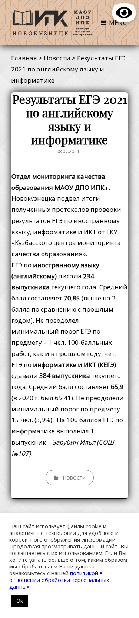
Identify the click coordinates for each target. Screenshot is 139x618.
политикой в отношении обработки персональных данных (59, 579)
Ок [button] (19, 600)
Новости (74, 477)
